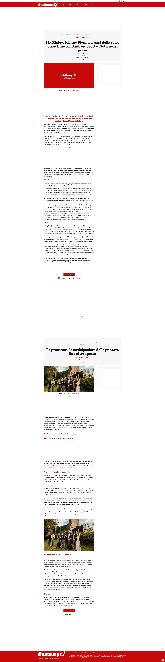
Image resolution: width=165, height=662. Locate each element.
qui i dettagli (90, 200)
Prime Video (71, 278)
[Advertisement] (82, 19)
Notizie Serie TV (86, 37)
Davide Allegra (83, 53)
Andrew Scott (51, 126)
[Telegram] (119, 1)
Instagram (76, 90)
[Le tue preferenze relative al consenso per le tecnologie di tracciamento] (163, 660)
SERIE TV (67, 34)
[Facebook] (114, 1)
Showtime (78, 278)
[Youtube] (126, 1)
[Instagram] (117, 1)
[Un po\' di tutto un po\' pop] (48, 5)
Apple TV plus (64, 278)
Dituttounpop (63, 34)
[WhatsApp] (124, 1)
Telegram (68, 90)
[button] (126, 5)
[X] (121, 1)
